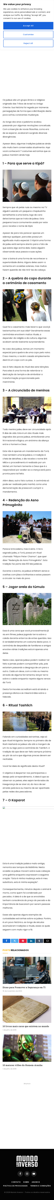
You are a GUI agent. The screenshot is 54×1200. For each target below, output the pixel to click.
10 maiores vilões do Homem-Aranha (22, 1065)
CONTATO (16, 1182)
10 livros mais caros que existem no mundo (26, 1026)
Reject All (28, 43)
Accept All (28, 25)
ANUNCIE (36, 1182)
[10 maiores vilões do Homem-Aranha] (27, 1048)
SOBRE (26, 1182)
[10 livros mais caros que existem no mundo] (27, 1009)
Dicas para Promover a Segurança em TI (24, 987)
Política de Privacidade (15, 1186)
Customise (28, 34)
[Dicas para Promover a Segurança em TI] (27, 970)
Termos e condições (40, 1186)
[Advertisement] (27, 64)
